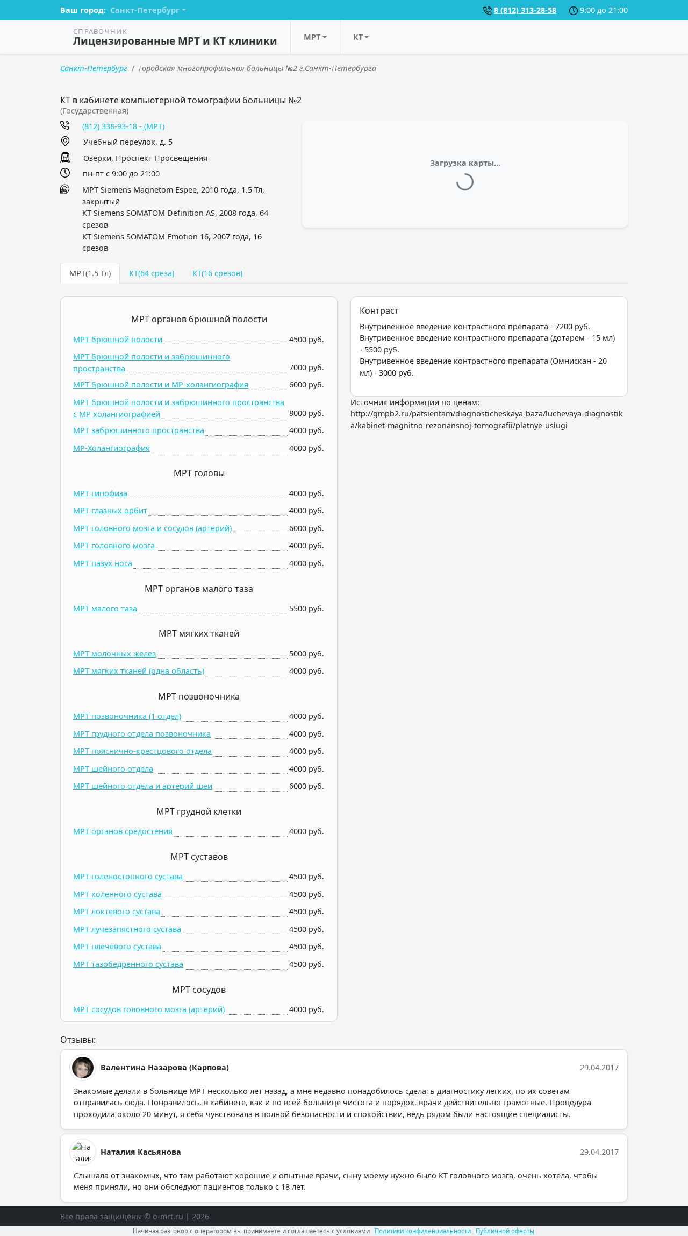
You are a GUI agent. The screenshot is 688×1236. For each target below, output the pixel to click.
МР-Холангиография (111, 448)
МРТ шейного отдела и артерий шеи (142, 786)
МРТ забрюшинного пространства (138, 430)
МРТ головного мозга (114, 545)
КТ (358, 37)
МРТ (312, 37)
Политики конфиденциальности (423, 1231)
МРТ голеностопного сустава (128, 876)
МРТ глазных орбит (110, 510)
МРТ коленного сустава (117, 894)
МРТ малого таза (105, 608)
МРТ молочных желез (114, 653)
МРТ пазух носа (102, 563)
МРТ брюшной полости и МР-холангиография (160, 384)
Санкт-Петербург (93, 68)
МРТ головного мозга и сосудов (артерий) (152, 528)
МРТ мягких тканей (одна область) (138, 671)
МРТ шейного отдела (113, 769)
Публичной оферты (505, 1231)
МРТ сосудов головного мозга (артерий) (149, 1009)
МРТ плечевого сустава (117, 946)
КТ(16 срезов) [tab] (217, 273)
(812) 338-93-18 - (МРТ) (123, 126)
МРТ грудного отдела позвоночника (142, 734)
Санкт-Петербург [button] (145, 10)
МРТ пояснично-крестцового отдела (142, 751)
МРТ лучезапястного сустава (127, 929)
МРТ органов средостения (123, 831)
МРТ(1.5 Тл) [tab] (90, 273)
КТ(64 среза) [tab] (151, 273)
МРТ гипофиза (100, 493)
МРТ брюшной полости (117, 339)
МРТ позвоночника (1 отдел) (127, 716)
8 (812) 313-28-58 (525, 10)
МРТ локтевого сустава (116, 911)
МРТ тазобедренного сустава (128, 964)
